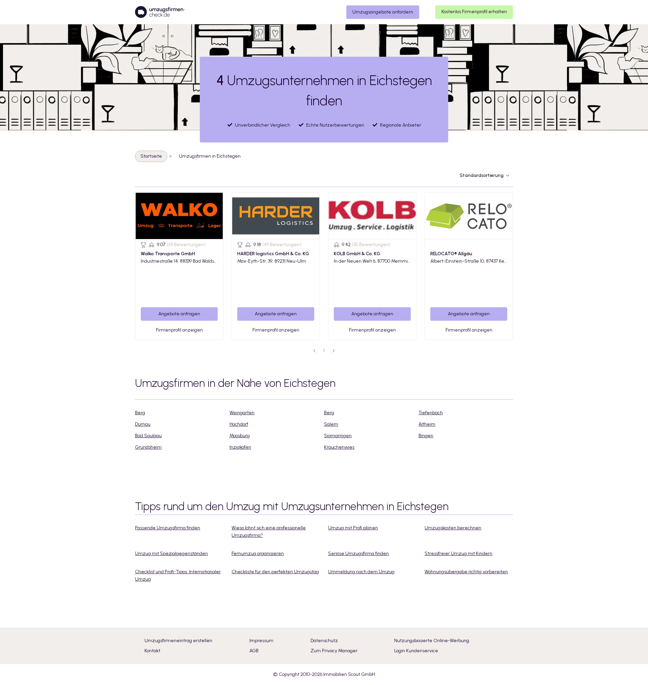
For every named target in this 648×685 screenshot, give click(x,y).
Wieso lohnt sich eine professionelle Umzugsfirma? (269, 531)
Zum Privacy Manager (333, 651)
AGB (254, 651)
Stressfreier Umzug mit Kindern (458, 553)
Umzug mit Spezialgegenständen (171, 553)
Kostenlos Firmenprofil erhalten (474, 12)
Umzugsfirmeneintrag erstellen (178, 640)
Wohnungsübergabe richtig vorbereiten (466, 572)
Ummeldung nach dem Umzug (361, 572)
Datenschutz (324, 640)
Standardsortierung (482, 175)
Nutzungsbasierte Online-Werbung (431, 640)
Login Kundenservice (416, 651)
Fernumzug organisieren (258, 553)
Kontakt (152, 651)
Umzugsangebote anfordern (382, 12)
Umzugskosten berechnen (453, 528)
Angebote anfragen (179, 314)
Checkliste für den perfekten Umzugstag (275, 572)
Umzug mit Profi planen (353, 528)
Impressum (261, 640)
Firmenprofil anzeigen (179, 330)
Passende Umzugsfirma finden (167, 528)
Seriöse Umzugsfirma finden (358, 553)
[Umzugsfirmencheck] (160, 12)
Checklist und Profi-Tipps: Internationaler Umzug (178, 575)
